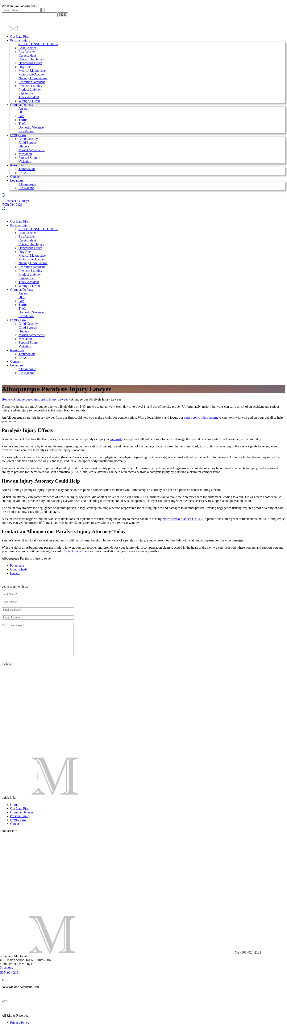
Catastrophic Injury (31, 59)
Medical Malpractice (32, 70)
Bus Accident (27, 51)
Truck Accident (28, 97)
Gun (21, 116)
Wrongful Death (29, 101)
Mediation (25, 154)
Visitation (24, 161)
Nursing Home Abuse (32, 78)
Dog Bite (24, 67)
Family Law (18, 135)
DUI (21, 112)
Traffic (22, 120)
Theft (22, 123)
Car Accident (27, 55)
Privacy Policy (19, 1022)
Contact (15, 176)
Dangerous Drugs (30, 63)
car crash (116, 439)
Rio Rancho (26, 188)
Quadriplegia (18, 569)
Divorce (23, 146)
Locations (16, 180)
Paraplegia (17, 565)
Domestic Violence (31, 127)
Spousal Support (29, 157)
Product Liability (29, 89)
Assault (23, 108)
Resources (17, 165)
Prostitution (26, 131)
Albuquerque (27, 184)
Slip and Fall (26, 93)
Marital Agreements (31, 150)
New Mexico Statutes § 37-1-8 (182, 519)
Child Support (27, 142)
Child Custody (28, 139)
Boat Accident (27, 48)
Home (6, 399)
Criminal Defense (21, 104)
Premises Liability (30, 86)
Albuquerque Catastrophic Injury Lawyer (40, 399)
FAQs (22, 173)
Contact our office (75, 551)
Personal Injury (20, 40)
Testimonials (26, 169)
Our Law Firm (19, 36)
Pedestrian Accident (31, 82)
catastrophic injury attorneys (202, 417)
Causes (15, 573)
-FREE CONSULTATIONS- (38, 44)
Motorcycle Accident (32, 74)
